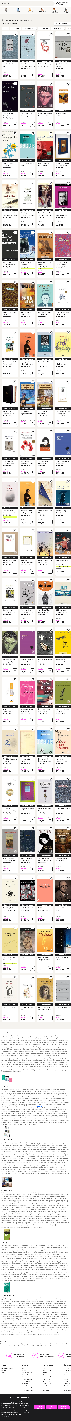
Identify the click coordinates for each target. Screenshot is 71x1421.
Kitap (21, 20)
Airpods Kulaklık (47, 1377)
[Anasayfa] (3, 20)
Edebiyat (26, 20)
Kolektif (39, 1346)
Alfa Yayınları (38, 1344)
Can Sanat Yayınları (8, 1346)
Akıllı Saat (45, 1375)
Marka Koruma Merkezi (7, 1368)
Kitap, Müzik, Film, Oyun (11, 20)
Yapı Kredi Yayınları (29, 28)
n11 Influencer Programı (28, 1390)
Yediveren (26, 1346)
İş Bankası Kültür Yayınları (61, 1344)
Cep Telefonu (46, 1390)
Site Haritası (25, 1383)
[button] (10, 108)
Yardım (24, 1370)
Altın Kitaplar (33, 1346)
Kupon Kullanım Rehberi (28, 1386)
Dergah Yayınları (45, 1346)
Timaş (1, 1346)
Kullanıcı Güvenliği (27, 1379)
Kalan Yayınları (50, 1344)
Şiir (31, 20)
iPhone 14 (45, 1372)
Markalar (3, 1370)
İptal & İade (25, 1375)
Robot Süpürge (47, 1370)
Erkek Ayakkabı (47, 1386)
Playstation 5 (46, 1379)
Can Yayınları (15, 28)
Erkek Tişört (46, 1388)
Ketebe (44, 1344)
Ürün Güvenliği (26, 1381)
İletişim (3, 1372)
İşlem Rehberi (25, 1377)
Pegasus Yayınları (58, 28)
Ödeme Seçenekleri (27, 1372)
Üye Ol (24, 1368)
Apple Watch (46, 1381)
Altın (44, 1368)
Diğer (5, 28)
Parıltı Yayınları (44, 28)
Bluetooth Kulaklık (47, 1383)
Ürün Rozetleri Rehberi (28, 1388)
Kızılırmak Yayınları (19, 1346)
